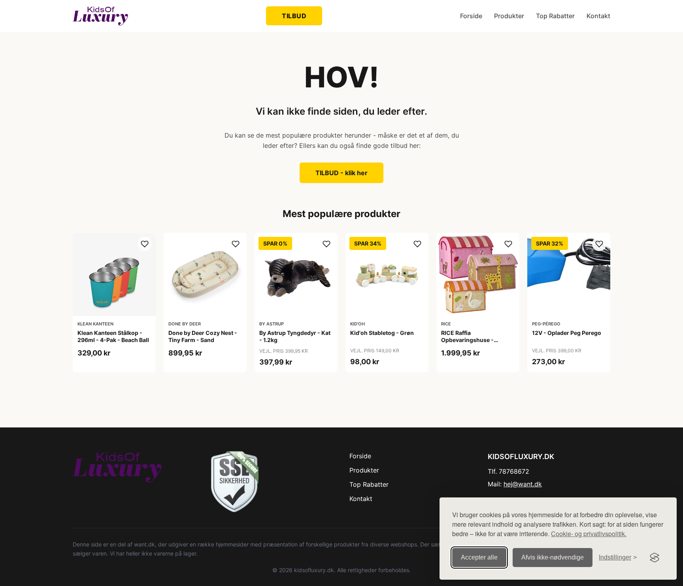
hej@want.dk (523, 484)
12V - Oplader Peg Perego (566, 332)
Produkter (509, 16)
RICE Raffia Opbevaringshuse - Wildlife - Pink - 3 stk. (470, 339)
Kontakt (598, 16)
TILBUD (294, 16)
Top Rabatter (555, 16)
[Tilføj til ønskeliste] (145, 244)
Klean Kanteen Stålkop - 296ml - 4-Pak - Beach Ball (113, 336)
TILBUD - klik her (341, 173)
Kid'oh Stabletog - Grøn (382, 332)
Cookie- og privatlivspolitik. (588, 533)
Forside (471, 16)
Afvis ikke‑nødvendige (552, 557)
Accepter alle (479, 557)
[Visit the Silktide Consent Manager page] (654, 557)
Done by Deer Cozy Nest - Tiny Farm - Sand (202, 336)
